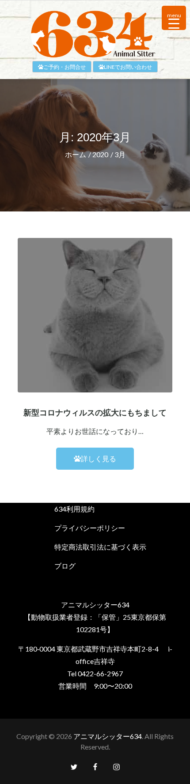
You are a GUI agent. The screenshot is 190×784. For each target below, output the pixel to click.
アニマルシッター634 (107, 736)
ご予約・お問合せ (64, 67)
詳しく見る (98, 458)
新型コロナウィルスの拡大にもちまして (95, 412)
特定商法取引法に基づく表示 (100, 547)
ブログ (65, 566)
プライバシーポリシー (89, 528)
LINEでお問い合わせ (128, 67)
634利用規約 (74, 509)
